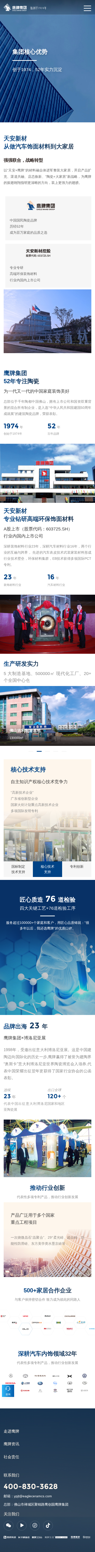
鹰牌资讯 (11, 1444)
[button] (30, 751)
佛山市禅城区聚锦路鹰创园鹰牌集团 (41, 1504)
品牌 (7, 5)
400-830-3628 (31, 1486)
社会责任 (11, 1457)
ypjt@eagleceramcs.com (33, 1496)
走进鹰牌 (11, 1431)
